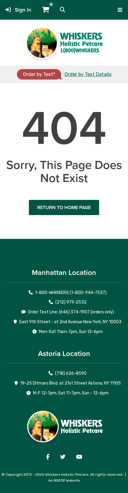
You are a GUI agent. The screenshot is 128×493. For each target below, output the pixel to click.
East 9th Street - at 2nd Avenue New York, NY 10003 (70, 321)
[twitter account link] (63, 457)
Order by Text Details (88, 74)
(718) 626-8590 (71, 373)
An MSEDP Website (64, 480)
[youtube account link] (79, 457)
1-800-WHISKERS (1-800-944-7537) (71, 292)
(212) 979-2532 (71, 302)
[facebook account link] (48, 457)
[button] (62, 9)
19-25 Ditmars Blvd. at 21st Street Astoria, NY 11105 (70, 383)
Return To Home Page (64, 207)
